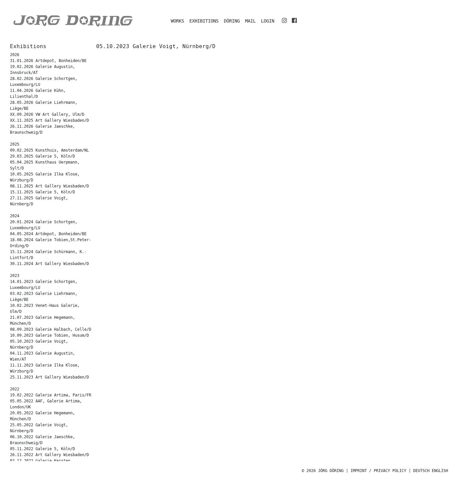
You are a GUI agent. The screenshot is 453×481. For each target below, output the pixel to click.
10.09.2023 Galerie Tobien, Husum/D (49, 335)
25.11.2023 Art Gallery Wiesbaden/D (49, 377)
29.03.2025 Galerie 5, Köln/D (42, 156)
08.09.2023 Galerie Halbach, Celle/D (50, 329)
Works (177, 21)
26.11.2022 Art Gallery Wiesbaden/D (49, 455)
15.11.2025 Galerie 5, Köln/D (42, 192)
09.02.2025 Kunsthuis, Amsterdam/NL (49, 150)
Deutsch (421, 471)
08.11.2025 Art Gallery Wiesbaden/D (49, 186)
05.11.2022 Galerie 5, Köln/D (42, 449)
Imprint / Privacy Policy (378, 471)
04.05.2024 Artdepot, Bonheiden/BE (48, 234)
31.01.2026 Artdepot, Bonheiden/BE (48, 61)
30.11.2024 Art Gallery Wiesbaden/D (49, 264)
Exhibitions (204, 21)
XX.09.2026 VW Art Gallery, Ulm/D (47, 114)
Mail (250, 21)
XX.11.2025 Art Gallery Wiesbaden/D (49, 120)
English (440, 471)
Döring (232, 21)
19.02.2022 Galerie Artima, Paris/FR (50, 395)
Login (267, 21)
